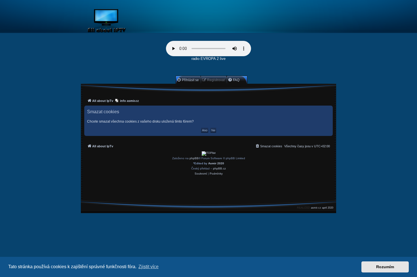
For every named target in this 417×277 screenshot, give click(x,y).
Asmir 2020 (216, 163)
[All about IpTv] (119, 21)
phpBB (194, 158)
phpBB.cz (219, 168)
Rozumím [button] (385, 267)
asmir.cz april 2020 (322, 207)
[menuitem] (188, 80)
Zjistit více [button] (148, 266)
